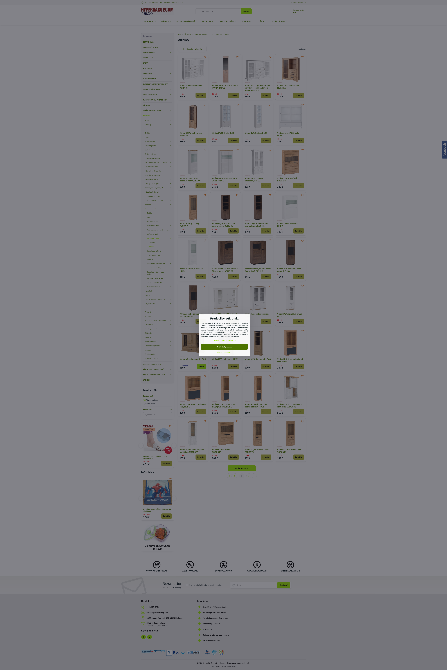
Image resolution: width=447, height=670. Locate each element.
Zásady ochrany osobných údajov (224, 341)
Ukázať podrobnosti (224, 352)
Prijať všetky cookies (224, 347)
